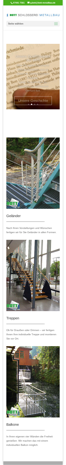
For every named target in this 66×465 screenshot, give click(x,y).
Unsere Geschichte (33, 97)
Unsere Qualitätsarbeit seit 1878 (33, 55)
